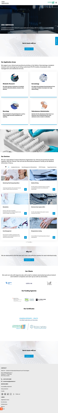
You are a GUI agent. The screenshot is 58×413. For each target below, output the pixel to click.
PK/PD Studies (42, 167)
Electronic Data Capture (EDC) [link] (38, 207)
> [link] (12, 163)
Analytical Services (15, 167)
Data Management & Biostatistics (29, 167)
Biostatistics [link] (5, 207)
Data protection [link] (4, 388)
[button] (2, 282)
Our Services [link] (4, 402)
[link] (1, 409)
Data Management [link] (7, 231)
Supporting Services (51, 167)
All (8, 167)
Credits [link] (2, 391)
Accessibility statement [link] (6, 386)
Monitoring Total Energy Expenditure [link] (11, 183)
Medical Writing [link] (35, 183)
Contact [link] (3, 408)
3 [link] (30, 242)
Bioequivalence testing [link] (36, 231)
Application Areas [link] (5, 399)
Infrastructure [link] (4, 404)
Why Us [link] (3, 406)
